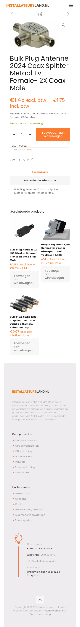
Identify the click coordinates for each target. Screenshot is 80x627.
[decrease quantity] (14, 134)
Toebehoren (22, 472)
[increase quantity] (30, 134)
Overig (28, 149)
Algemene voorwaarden (30, 515)
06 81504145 (48, 555)
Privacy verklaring (54, 610)
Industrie (20, 462)
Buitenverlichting (25, 467)
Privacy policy (23, 520)
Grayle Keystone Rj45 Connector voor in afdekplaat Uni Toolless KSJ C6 (55, 250)
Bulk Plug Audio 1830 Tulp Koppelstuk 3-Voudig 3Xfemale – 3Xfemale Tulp (23, 322)
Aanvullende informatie (40, 180)
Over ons (20, 499)
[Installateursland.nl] (28, 5)
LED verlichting (23, 451)
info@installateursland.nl (42, 561)
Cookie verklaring (40, 614)
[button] (63, 25)
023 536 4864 (44, 548)
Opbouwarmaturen (27, 446)
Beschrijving (40, 172)
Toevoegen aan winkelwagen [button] (23, 279)
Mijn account (22, 493)
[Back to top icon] (40, 600)
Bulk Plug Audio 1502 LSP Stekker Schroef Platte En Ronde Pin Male (23, 255)
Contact (20, 504)
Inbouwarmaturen (26, 440)
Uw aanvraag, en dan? (29, 509)
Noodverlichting (24, 456)
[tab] (40, 172)
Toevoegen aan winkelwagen (53, 134)
